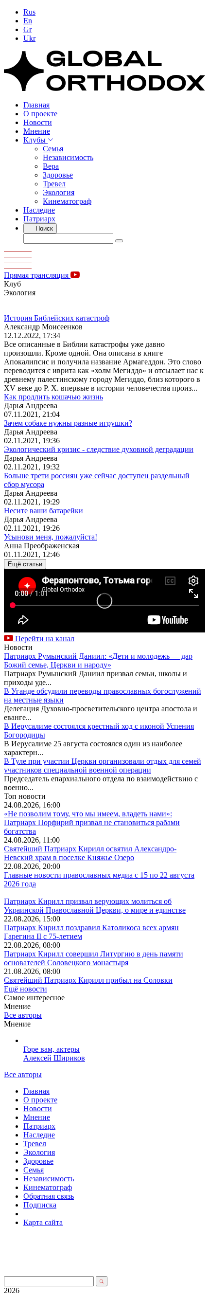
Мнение (36, 131)
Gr (27, 29)
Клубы (35, 140)
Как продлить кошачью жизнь (53, 397)
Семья (53, 148)
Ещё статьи (25, 564)
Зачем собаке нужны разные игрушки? (68, 423)
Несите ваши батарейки (43, 510)
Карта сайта (43, 1222)
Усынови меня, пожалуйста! (50, 537)
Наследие (39, 210)
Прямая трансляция (37, 275)
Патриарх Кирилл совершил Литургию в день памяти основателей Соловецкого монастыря (93, 958)
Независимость (68, 157)
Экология (58, 192)
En (27, 21)
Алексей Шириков (54, 1058)
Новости (37, 122)
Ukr (29, 38)
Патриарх (39, 219)
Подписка (39, 1205)
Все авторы (23, 1015)
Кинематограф (67, 201)
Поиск (43, 228)
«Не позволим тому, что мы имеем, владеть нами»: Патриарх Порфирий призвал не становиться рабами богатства (92, 822)
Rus (29, 12)
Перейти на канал (43, 638)
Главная (36, 105)
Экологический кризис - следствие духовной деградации (98, 449)
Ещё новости (25, 989)
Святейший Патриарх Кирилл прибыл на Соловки (88, 980)
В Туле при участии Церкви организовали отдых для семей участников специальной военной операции (102, 765)
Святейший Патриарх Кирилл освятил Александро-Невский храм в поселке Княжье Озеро (90, 853)
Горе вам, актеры (51, 1049)
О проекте (40, 113)
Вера (51, 166)
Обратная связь (48, 1196)
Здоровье (58, 175)
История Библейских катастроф (56, 318)
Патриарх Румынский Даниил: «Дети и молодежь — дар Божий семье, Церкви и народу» (98, 660)
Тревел (54, 184)
